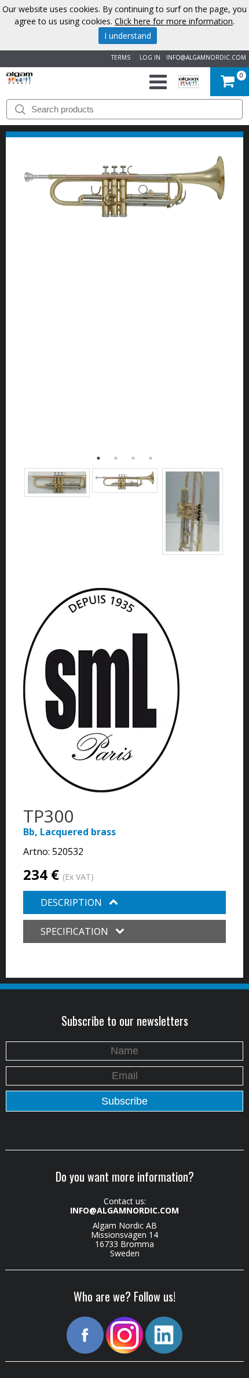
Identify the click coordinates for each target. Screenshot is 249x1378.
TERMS (119, 57)
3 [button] (133, 458)
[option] (124, 186)
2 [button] (116, 458)
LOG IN (148, 57)
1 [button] (98, 458)
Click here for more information (174, 21)
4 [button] (150, 458)
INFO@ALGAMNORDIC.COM (206, 57)
